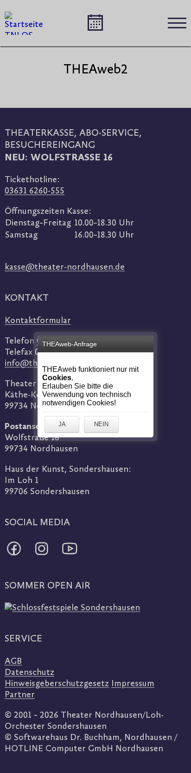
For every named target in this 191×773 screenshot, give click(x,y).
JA (62, 424)
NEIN (101, 424)
